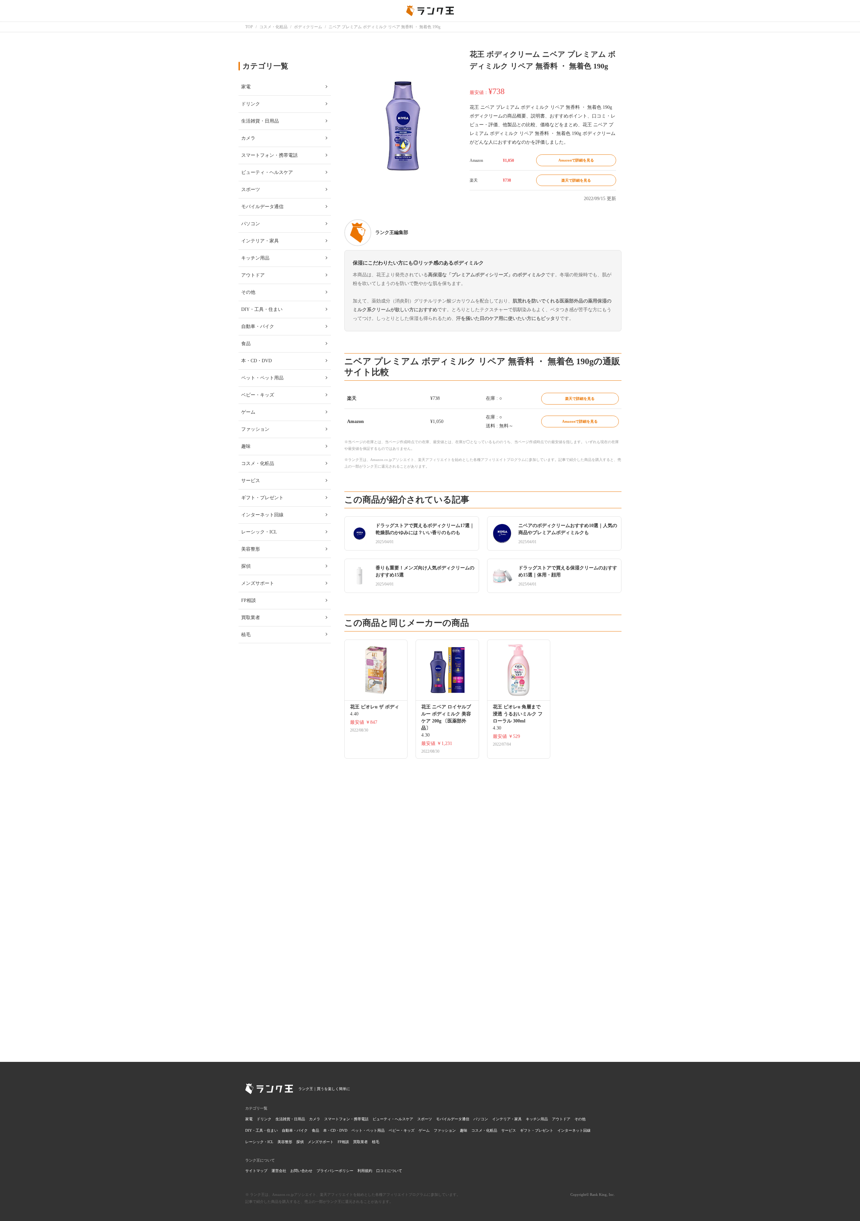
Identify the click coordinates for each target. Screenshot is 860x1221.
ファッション (445, 1130)
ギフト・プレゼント (536, 1130)
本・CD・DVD (335, 1130)
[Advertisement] (482, 952)
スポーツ (424, 1119)
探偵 (300, 1142)
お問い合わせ (301, 1171)
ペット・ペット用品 (368, 1130)
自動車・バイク (295, 1130)
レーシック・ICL (259, 1142)
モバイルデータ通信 (452, 1119)
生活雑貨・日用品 (290, 1119)
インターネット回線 (574, 1130)
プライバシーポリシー (334, 1171)
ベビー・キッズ (402, 1130)
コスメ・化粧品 (484, 1130)
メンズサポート (321, 1142)
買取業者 (360, 1142)
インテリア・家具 (507, 1119)
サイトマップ (256, 1171)
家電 (249, 1119)
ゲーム (424, 1130)
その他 (580, 1119)
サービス (508, 1130)
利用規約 (364, 1171)
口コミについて (389, 1171)
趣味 (463, 1130)
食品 (315, 1130)
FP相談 (343, 1142)
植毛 (375, 1142)
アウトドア (561, 1119)
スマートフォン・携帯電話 (346, 1119)
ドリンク (264, 1119)
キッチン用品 (537, 1119)
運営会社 (278, 1171)
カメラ (314, 1119)
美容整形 (284, 1142)
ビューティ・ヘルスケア (393, 1119)
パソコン (480, 1119)
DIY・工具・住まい (261, 1130)
